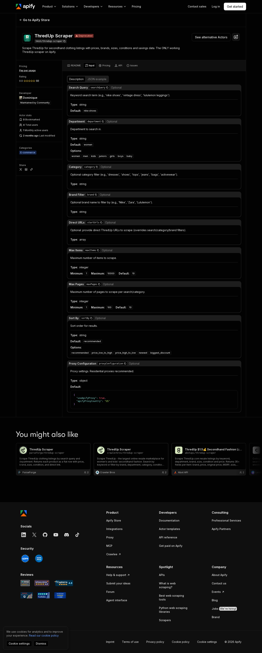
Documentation (169, 520)
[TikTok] (77, 535)
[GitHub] (45, 535)
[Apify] (25, 6)
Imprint (110, 641)
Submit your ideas (118, 583)
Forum (110, 591)
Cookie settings (207, 641)
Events (216, 591)
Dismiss (41, 643)
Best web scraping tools (171, 597)
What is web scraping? (167, 585)
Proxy (110, 537)
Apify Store (113, 520)
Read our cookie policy (44, 635)
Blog (215, 600)
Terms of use (130, 641)
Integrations (114, 529)
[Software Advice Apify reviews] (41, 583)
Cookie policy (180, 641)
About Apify (219, 575)
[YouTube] (56, 535)
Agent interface (116, 600)
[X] (34, 535)
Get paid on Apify (170, 545)
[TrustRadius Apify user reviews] (43, 595)
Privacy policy (155, 641)
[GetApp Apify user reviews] (25, 583)
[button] (107, 87)
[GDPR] (25, 558)
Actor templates (169, 529)
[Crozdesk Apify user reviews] (60, 595)
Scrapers (165, 620)
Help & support (116, 575)
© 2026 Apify (233, 641)
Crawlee (111, 554)
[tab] (73, 65)
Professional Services (226, 520)
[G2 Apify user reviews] (27, 595)
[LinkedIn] (24, 535)
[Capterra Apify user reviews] (63, 583)
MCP (109, 545)
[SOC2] (39, 558)
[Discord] (66, 535)
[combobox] (236, 37)
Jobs (224, 608)
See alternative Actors (211, 37)
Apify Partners (221, 529)
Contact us (219, 583)
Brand (216, 617)
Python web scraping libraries (173, 609)
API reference (168, 537)
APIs (162, 575)
